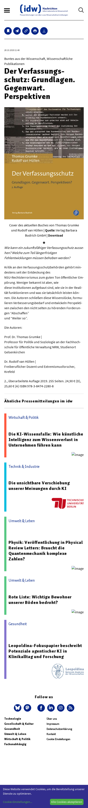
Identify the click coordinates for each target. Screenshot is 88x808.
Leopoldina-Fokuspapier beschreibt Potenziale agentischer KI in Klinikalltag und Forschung (45, 651)
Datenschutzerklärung (59, 729)
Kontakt (51, 734)
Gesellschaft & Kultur (19, 724)
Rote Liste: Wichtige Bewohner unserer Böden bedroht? (40, 600)
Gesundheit (12, 729)
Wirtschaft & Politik (17, 739)
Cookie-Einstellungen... (17, 802)
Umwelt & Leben (15, 734)
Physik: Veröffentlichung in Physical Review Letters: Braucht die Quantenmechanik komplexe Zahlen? (46, 550)
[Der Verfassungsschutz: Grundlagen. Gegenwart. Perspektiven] (17, 31)
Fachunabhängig (15, 744)
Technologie (12, 719)
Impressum (53, 724)
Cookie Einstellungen (58, 739)
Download (55, 235)
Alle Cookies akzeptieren (66, 802)
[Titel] (8, 31)
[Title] (26, 31)
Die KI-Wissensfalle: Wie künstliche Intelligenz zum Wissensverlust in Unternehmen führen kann (46, 439)
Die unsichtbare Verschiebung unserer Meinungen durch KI (39, 486)
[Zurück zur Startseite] (44, 10)
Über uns (52, 719)
